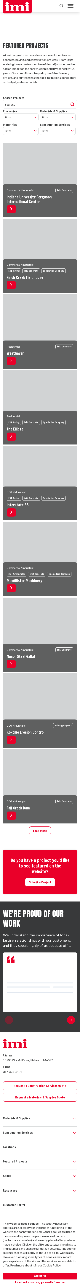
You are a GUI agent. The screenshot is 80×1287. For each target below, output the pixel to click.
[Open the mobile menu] (70, 6)
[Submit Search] (72, 104)
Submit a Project (40, 882)
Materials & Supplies (16, 1118)
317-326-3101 (12, 1071)
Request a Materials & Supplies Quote (40, 1097)
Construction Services (18, 1133)
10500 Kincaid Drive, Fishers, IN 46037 (28, 1060)
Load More (40, 831)
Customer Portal (14, 1205)
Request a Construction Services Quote (40, 1086)
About (7, 1176)
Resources (10, 1190)
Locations (9, 1147)
